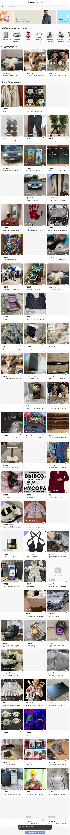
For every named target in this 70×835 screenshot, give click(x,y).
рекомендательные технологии (30, 828)
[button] (20, 71)
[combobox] (35, 6)
